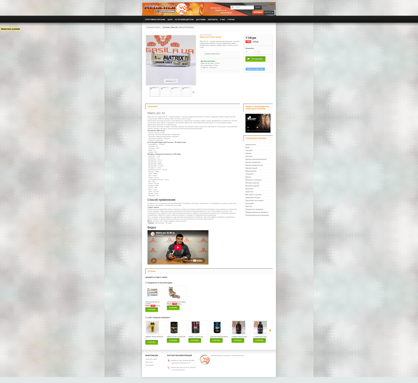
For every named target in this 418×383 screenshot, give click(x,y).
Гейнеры (248, 153)
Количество (249, 48)
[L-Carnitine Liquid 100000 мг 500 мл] (262, 327)
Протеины (249, 156)
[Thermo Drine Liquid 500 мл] (241, 327)
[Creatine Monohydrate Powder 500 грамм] (219, 327)
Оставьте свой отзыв (212, 54)
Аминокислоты (250, 144)
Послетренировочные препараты (257, 215)
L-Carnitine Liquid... (260, 337)
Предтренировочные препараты (256, 212)
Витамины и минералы (253, 180)
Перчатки (248, 206)
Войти (272, 3)
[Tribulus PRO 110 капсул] (176, 327)
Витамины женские (252, 183)
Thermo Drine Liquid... (240, 337)
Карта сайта (149, 362)
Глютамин (248, 150)
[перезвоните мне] (10, 29)
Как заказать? (149, 365)
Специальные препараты (254, 209)
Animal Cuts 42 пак (195, 337)
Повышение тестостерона (254, 200)
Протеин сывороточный (254, 165)
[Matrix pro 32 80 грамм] (154, 92)
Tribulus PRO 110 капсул (176, 337)
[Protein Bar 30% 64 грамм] (155, 292)
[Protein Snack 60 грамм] (176, 292)
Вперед (193, 92)
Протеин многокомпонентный (256, 159)
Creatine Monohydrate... (219, 337)
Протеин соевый (251, 168)
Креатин (248, 177)
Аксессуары (249, 203)
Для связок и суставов (253, 194)
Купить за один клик (255, 69)
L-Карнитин (249, 174)
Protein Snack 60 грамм (176, 302)
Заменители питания (252, 197)
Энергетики (249, 191)
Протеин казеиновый (252, 162)
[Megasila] (166, 9)
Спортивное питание (153, 27)
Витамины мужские (252, 186)
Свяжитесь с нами (151, 359)
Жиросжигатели (250, 171)
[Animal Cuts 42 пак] (198, 327)
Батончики (249, 189)
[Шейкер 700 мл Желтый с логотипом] (155, 327)
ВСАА (247, 147)
